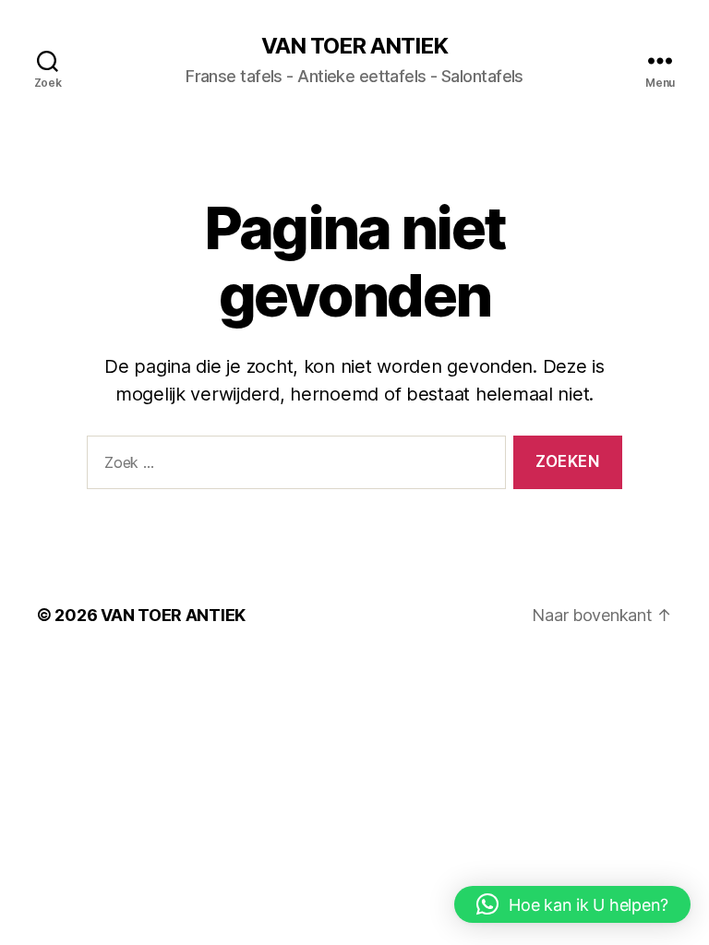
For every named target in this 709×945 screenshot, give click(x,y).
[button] (572, 904)
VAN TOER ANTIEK (354, 46)
